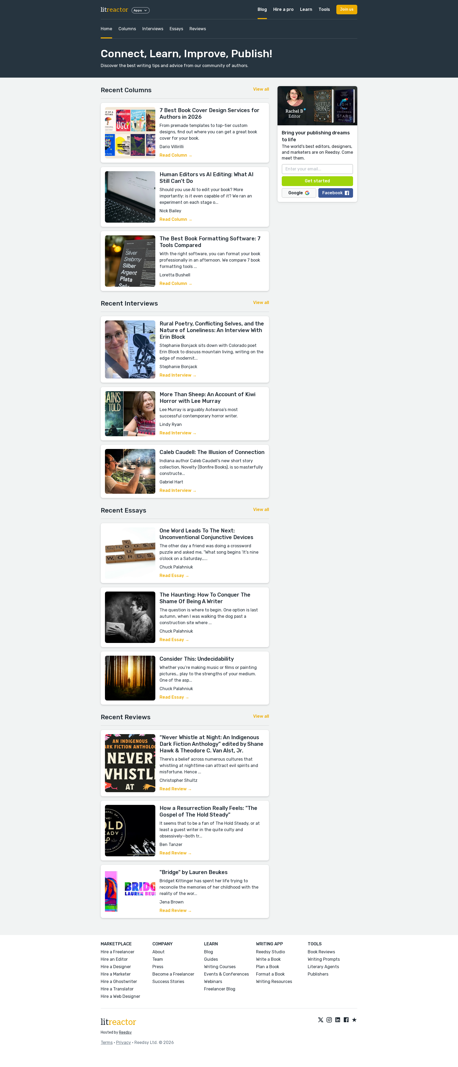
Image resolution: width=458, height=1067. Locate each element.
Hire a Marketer (116, 974)
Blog (262, 9)
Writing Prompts (324, 959)
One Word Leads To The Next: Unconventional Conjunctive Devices (206, 533)
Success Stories (168, 981)
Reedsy (125, 1032)
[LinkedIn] (337, 1020)
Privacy (123, 1042)
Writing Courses (220, 966)
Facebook (332, 192)
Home (106, 28)
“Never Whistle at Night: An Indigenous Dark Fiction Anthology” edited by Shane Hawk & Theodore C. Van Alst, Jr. (211, 744)
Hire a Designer (116, 966)
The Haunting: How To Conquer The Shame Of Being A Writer (205, 598)
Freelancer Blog (219, 988)
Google (295, 192)
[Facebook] (346, 1020)
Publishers (318, 974)
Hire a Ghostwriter (119, 981)
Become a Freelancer (173, 974)
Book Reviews (321, 951)
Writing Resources (274, 981)
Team (157, 959)
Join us (347, 9)
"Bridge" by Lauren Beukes (194, 872)
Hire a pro (283, 9)
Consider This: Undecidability (197, 659)
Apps (138, 10)
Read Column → (176, 155)
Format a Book (270, 974)
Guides (211, 959)
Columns (127, 28)
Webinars (213, 981)
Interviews (152, 28)
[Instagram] (329, 1020)
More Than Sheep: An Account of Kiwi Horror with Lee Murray (208, 397)
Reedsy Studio (270, 951)
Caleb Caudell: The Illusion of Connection (212, 452)
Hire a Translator (117, 988)
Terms (107, 1042)
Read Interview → (178, 375)
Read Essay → (174, 575)
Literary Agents (323, 966)
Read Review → (176, 788)
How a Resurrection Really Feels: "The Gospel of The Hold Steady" (208, 811)
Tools (324, 9)
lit (114, 10)
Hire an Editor (114, 959)
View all (261, 89)
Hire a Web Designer (120, 996)
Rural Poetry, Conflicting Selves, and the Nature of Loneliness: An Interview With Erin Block (212, 330)
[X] (321, 1020)
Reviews (198, 28)
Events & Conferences (226, 974)
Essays (176, 28)
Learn (306, 9)
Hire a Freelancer (117, 951)
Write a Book (268, 959)
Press (157, 966)
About (158, 951)
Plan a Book (267, 966)
